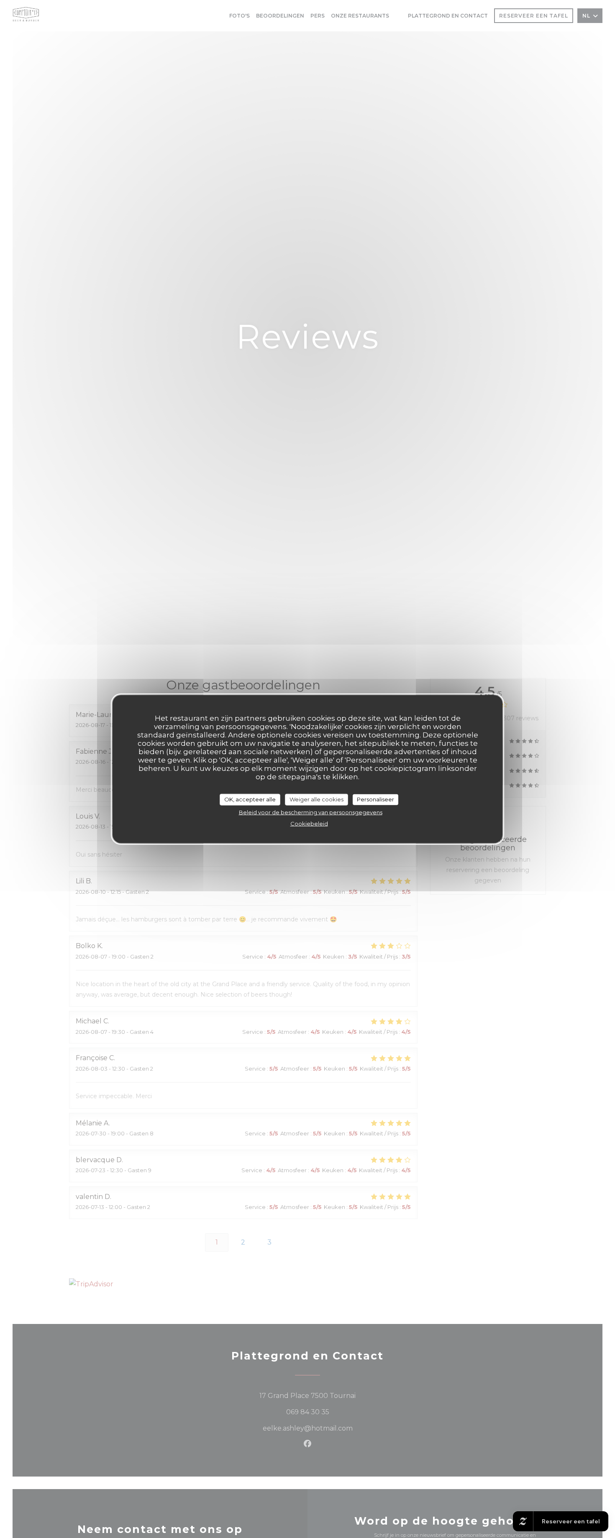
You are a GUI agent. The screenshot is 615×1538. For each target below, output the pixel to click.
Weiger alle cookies (316, 799)
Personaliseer (375, 799)
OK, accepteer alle (250, 799)
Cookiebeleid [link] (309, 823)
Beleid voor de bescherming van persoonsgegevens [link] (310, 812)
